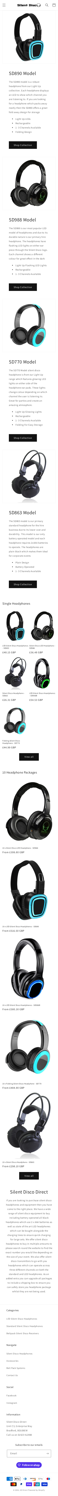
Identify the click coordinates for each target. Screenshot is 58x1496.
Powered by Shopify (36, 1490)
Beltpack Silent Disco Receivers (22, 1333)
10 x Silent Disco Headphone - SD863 (18, 1162)
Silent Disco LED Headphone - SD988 (42, 646)
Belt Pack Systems (15, 1368)
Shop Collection (23, 145)
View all (29, 756)
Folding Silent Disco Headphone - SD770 (11, 741)
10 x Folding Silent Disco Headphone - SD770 (22, 1083)
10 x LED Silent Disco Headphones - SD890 (20, 926)
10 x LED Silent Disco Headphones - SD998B (21, 1005)
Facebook (11, 1395)
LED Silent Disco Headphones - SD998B (42, 694)
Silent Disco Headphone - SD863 (13, 694)
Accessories (12, 1360)
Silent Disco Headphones (19, 1353)
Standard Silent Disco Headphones (24, 1326)
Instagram (11, 1402)
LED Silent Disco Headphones (21, 1318)
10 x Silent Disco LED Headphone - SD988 (20, 848)
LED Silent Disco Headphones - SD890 (15, 646)
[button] (4, 5)
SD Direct (24, 1490)
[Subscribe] (47, 1453)
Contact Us (12, 1375)
